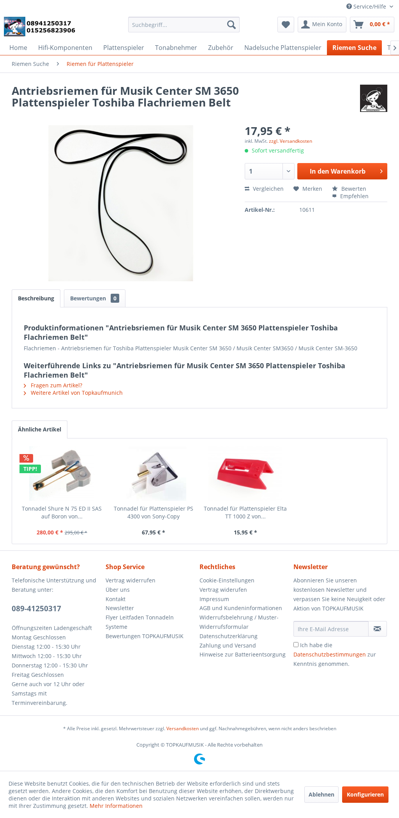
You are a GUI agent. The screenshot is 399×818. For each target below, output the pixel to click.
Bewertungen (93, 298)
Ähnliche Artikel (39, 429)
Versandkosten (182, 728)
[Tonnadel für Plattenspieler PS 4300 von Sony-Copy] (154, 473)
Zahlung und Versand (228, 645)
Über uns (118, 589)
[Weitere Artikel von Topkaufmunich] (373, 98)
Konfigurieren (365, 794)
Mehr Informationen (116, 805)
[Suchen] (231, 24)
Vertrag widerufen (223, 589)
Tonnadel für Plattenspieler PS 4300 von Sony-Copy (153, 512)
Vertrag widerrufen (130, 580)
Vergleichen (267, 188)
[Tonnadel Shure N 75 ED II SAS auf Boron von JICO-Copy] (62, 473)
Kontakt (115, 599)
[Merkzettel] (285, 24)
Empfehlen (354, 196)
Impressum (214, 599)
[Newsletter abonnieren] (377, 629)
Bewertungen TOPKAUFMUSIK (145, 636)
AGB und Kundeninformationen (241, 608)
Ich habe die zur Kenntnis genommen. (334, 654)
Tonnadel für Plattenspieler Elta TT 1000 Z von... (245, 512)
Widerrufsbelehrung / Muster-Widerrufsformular (239, 622)
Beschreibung (36, 298)
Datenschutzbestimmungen (329, 654)
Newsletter (120, 608)
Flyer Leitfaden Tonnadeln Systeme (140, 622)
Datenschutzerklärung (229, 636)
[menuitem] (184, 24)
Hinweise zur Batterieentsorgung (243, 654)
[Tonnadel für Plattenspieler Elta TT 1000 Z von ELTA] (245, 473)
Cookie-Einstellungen (227, 580)
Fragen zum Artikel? (55, 385)
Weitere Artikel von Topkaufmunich (76, 392)
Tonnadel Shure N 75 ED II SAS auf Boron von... (62, 512)
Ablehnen (321, 794)
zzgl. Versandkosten (290, 141)
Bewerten (353, 188)
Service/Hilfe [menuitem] (370, 6)
